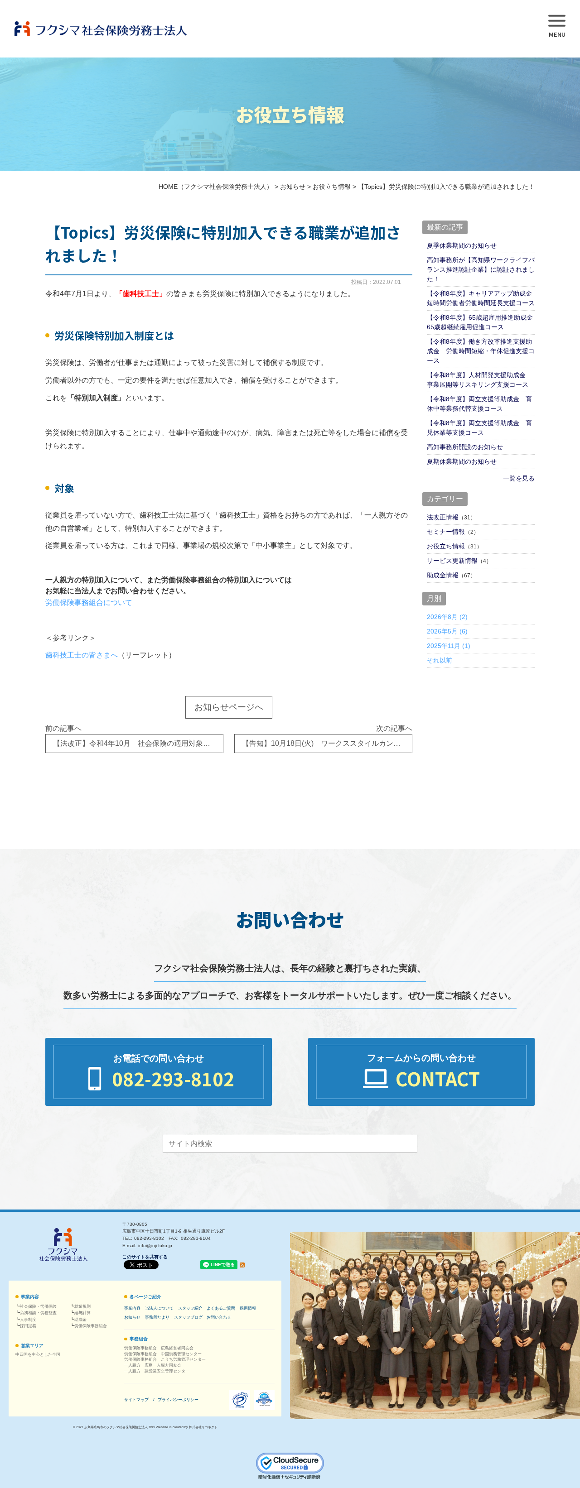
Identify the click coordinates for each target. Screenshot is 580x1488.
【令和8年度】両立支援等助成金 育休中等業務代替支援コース (479, 403)
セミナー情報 (446, 531)
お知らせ (132, 1317)
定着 (28, 1326)
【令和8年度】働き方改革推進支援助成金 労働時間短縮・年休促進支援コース (481, 351)
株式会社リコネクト (203, 1427)
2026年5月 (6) (447, 631)
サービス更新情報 (452, 560)
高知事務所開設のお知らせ (465, 447)
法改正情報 (443, 517)
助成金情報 (443, 575)
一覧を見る (519, 478)
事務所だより (157, 1317)
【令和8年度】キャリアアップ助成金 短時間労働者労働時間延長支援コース (481, 298)
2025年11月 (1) (448, 645)
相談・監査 (38, 1312)
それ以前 (439, 660)
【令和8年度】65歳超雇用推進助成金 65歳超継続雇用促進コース (481, 322)
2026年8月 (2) (447, 616)
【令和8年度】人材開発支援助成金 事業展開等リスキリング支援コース (479, 379)
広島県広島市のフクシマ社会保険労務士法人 (116, 1427)
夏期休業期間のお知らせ (462, 461)
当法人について (159, 1308)
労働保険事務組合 (90, 1326)
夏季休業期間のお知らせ (462, 245)
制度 (28, 1319)
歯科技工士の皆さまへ (81, 655)
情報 (248, 1308)
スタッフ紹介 (190, 1308)
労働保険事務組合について (88, 602)
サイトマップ (136, 1399)
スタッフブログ (188, 1317)
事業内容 (30, 1296)
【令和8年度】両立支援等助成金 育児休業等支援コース (479, 427)
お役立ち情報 (446, 546)
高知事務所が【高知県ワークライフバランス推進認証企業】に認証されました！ (481, 269)
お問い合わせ (219, 1317)
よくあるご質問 (221, 1308)
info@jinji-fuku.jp (155, 1245)
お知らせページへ (228, 707)
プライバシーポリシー (178, 1399)
